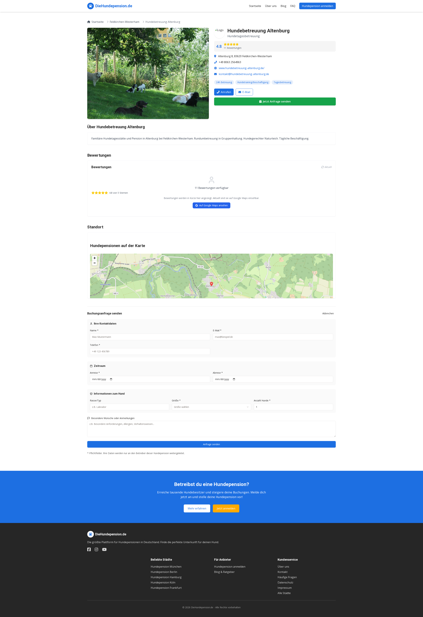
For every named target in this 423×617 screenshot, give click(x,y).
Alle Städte (284, 593)
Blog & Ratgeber (224, 572)
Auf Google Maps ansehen (213, 205)
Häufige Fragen (287, 577)
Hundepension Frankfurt (166, 588)
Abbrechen (328, 313)
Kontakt (283, 572)
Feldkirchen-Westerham (124, 22)
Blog (283, 6)
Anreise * (95, 372)
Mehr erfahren (197, 508)
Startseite (255, 6)
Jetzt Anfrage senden (277, 101)
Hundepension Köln (163, 582)
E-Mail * (217, 330)
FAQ (292, 6)
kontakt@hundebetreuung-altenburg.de (244, 74)
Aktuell (328, 167)
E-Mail (246, 92)
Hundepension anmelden (317, 6)
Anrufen (226, 92)
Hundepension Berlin (164, 572)
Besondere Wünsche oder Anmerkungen (113, 418)
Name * (94, 330)
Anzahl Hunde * (262, 400)
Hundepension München (166, 566)
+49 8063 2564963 (230, 62)
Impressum (285, 588)
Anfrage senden (211, 444)
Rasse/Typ (95, 400)
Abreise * (218, 372)
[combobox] (211, 407)
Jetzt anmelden (226, 508)
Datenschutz (285, 582)
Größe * (176, 400)
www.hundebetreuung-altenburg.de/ (241, 68)
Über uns (271, 6)
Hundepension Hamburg (166, 577)
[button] (211, 284)
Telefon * (95, 345)
